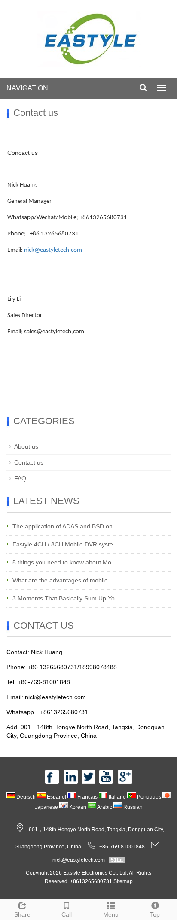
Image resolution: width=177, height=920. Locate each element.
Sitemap (123, 881)
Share (22, 914)
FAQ (20, 478)
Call (66, 914)
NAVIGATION (27, 88)
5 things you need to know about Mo (61, 562)
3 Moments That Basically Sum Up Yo (63, 598)
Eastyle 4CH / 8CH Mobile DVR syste (62, 544)
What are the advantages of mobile (60, 580)
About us (26, 446)
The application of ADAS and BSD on (62, 526)
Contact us (28, 462)
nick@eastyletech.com (53, 250)
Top (155, 914)
